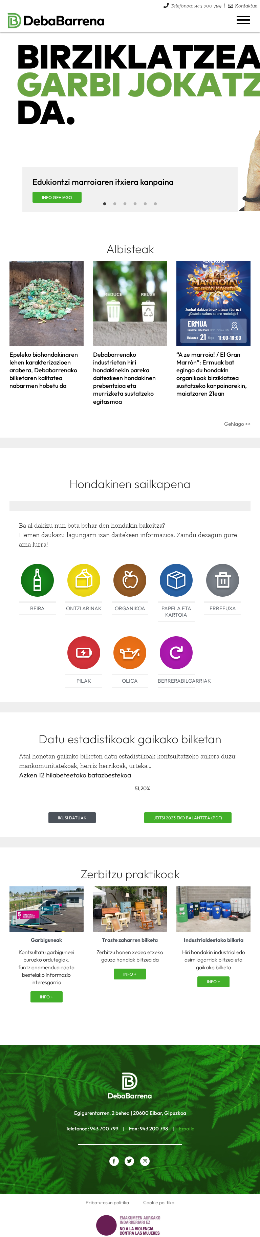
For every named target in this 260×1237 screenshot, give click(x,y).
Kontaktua (246, 5)
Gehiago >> (237, 423)
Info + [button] (46, 996)
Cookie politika (158, 1202)
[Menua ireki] (243, 20)
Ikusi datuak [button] (72, 817)
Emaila (187, 1128)
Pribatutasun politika (107, 1202)
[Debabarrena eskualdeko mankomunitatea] (56, 21)
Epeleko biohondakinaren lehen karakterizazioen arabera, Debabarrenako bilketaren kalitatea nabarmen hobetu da (43, 370)
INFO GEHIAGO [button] (57, 197)
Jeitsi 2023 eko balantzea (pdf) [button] (188, 817)
